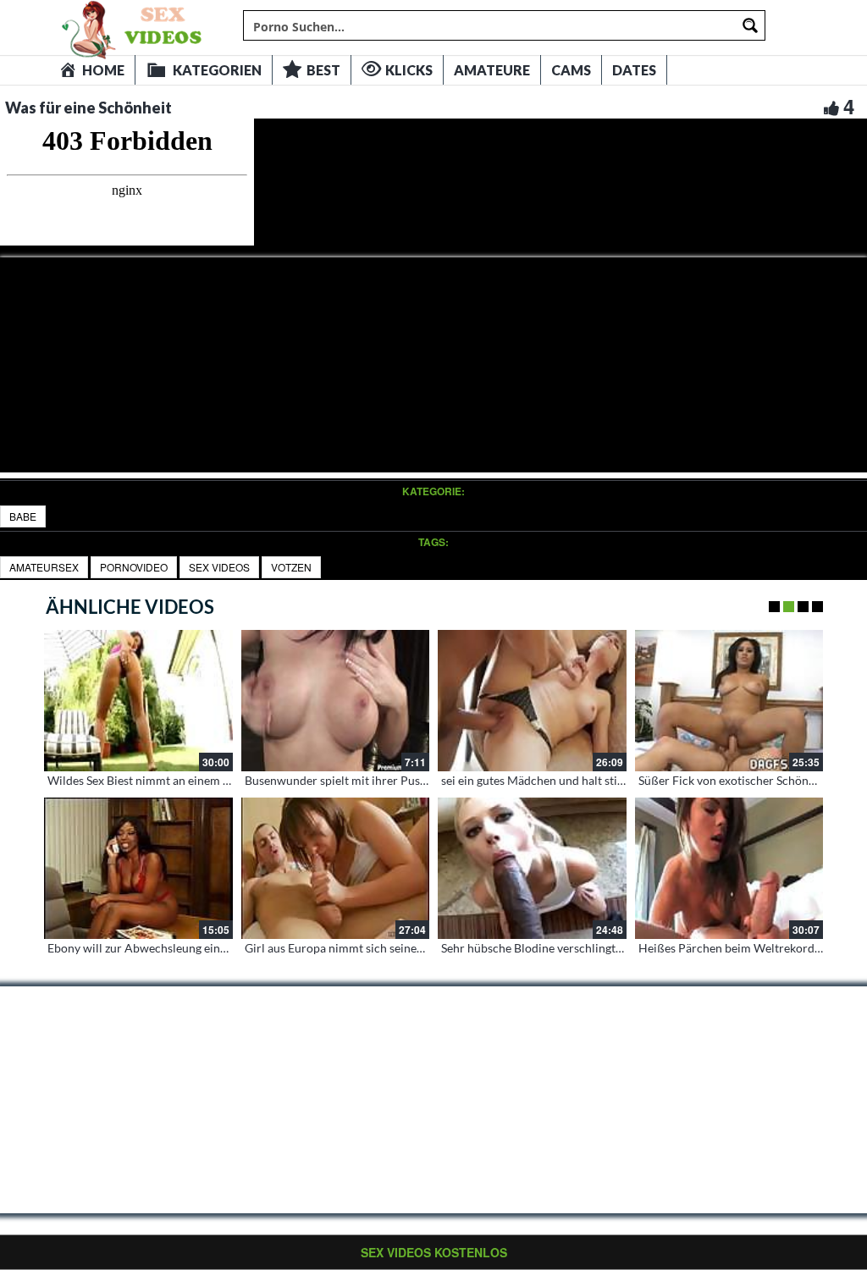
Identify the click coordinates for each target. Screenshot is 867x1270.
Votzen (291, 567)
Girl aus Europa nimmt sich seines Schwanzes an (370, 948)
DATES (634, 70)
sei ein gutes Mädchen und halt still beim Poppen (568, 780)
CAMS (571, 70)
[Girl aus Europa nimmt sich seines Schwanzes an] (335, 868)
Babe (22, 516)
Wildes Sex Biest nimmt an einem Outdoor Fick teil (179, 780)
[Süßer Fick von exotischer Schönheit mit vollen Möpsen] (729, 700)
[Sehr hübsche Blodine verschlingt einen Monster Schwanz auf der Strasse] (532, 868)
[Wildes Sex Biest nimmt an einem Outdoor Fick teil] (138, 700)
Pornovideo (134, 567)
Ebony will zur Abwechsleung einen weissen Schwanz (186, 948)
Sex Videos (219, 567)
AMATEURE (492, 70)
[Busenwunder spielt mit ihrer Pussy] (335, 700)
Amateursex (44, 567)
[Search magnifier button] (750, 25)
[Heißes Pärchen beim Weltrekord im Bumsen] (729, 868)
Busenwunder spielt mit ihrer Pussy (338, 780)
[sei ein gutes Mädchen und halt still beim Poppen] (532, 700)
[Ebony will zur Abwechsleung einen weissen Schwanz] (138, 868)
